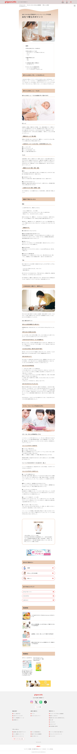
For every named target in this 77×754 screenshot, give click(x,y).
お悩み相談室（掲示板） (54, 726)
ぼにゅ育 (51, 719)
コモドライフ (52, 724)
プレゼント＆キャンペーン (36, 715)
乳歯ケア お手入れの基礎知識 (36, 734)
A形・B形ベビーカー (35, 736)
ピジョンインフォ (22, 5)
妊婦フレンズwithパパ (53, 715)
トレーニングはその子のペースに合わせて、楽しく (35, 69)
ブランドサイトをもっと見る (19, 738)
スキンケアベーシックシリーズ (18, 736)
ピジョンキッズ (52, 736)
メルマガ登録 (39, 707)
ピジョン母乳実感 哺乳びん (36, 731)
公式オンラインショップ (17, 715)
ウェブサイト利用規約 (27, 749)
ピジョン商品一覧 (16, 713)
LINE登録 (67, 2)
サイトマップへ (38, 742)
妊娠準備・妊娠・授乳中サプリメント (19, 731)
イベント (33, 713)
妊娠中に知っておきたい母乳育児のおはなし (57, 717)
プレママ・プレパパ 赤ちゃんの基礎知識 (34, 5)
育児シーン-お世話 (46, 5)
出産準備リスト (15, 719)
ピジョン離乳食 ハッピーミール (18, 734)
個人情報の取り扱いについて (37, 749)
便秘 (27, 58)
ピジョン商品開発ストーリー (18, 717)
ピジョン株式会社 (50, 749)
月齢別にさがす (63, 2)
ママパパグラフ (52, 722)
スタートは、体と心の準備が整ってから (33, 68)
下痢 (27, 60)
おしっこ (28, 53)
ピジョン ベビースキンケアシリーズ (56, 734)
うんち (28, 54)
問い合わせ (44, 749)
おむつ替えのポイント (30, 64)
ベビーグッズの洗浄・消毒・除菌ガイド (56, 731)
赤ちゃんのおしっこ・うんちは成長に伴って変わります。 (36, 52)
